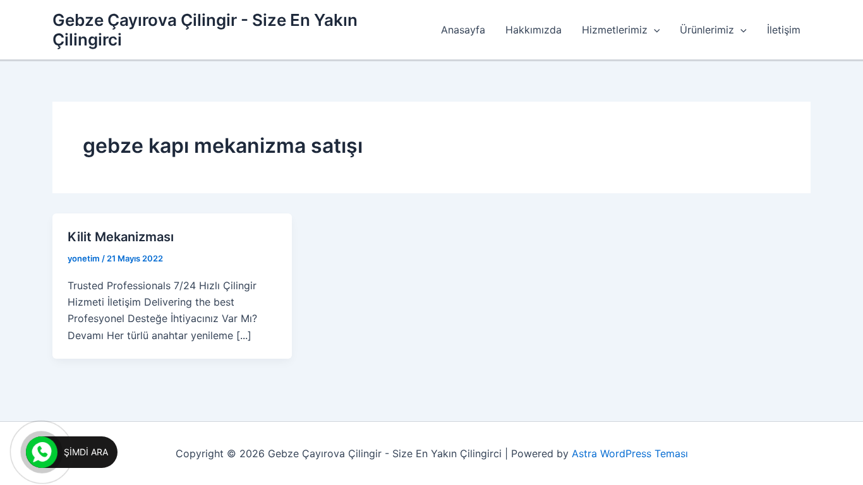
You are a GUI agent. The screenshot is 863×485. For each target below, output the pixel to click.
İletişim (783, 29)
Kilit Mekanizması (121, 236)
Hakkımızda (533, 29)
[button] (654, 29)
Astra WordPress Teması (630, 453)
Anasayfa (463, 29)
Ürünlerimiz (707, 29)
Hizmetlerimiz (615, 29)
